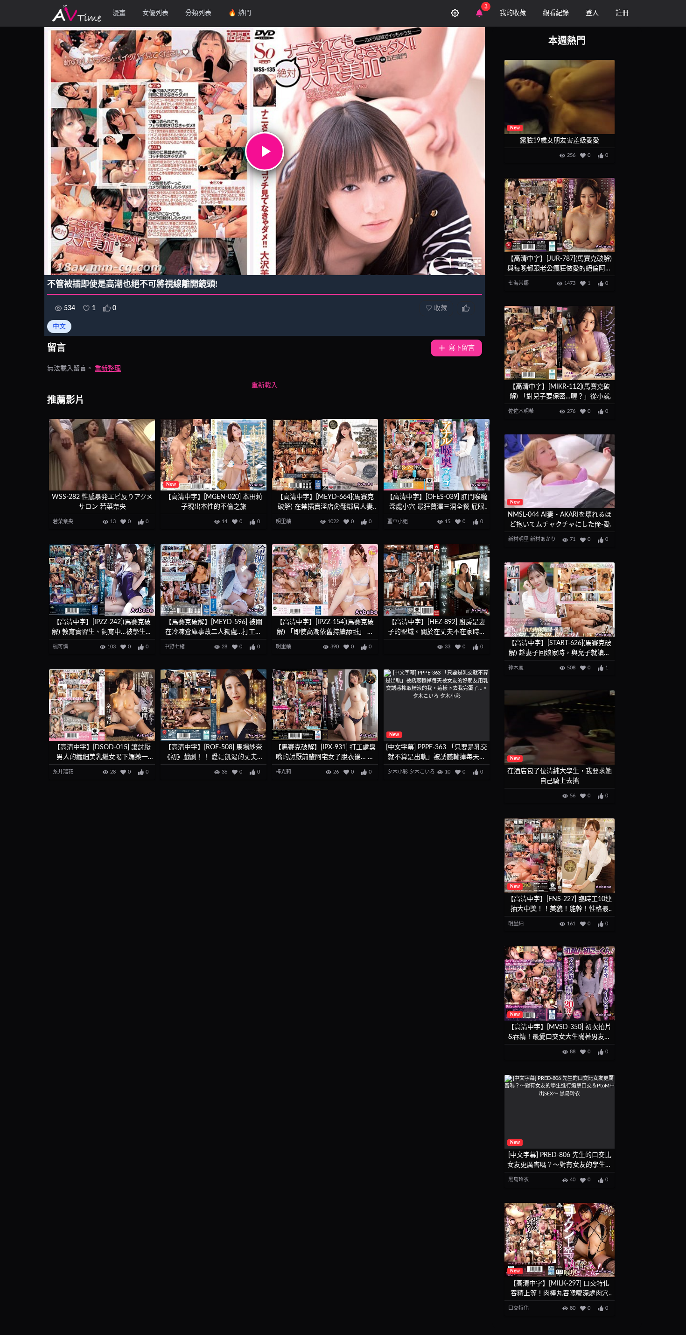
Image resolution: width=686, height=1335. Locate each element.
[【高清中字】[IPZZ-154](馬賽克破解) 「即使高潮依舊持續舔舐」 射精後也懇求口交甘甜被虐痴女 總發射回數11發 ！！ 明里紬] (325, 580)
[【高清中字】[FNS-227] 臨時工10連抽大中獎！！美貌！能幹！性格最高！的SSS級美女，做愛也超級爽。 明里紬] (559, 855)
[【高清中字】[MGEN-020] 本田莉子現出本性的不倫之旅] (213, 454)
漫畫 (119, 13)
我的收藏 (513, 13)
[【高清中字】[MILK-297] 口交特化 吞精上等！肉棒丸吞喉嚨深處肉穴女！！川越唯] (559, 1240)
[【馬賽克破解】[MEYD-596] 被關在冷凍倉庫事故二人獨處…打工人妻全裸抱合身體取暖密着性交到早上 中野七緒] (213, 580)
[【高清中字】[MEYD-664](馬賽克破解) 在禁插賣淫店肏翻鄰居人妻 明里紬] (325, 454)
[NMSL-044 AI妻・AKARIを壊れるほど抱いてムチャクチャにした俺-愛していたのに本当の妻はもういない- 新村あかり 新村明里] (559, 471)
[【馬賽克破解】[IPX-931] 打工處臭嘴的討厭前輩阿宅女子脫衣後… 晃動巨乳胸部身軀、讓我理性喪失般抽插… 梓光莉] (325, 705)
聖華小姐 (397, 521)
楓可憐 (60, 646)
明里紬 (283, 521)
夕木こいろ (422, 771)
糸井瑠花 (63, 771)
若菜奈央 (63, 521)
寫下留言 (461, 348)
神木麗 (516, 667)
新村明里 (518, 539)
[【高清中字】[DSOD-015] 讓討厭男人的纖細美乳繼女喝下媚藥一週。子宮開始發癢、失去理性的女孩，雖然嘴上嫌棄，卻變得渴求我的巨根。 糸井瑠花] (102, 705)
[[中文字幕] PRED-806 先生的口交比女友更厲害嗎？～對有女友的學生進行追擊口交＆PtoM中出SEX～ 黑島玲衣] (559, 1112)
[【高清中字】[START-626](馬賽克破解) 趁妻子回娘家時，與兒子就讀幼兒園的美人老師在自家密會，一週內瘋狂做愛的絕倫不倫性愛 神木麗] (559, 599)
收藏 (436, 308)
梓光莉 (283, 771)
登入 (592, 13)
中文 (59, 326)
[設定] (455, 13)
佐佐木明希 (521, 411)
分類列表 (198, 13)
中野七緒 (174, 646)
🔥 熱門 (239, 13)
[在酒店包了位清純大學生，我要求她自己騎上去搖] (559, 727)
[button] (264, 151)
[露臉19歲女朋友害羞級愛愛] (559, 97)
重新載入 (265, 385)
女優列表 (155, 13)
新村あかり (543, 539)
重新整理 (108, 368)
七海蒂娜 (518, 283)
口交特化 (518, 1308)
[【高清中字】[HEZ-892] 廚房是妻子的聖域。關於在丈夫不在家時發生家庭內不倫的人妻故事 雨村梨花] (437, 580)
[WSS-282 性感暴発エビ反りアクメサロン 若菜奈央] (102, 454)
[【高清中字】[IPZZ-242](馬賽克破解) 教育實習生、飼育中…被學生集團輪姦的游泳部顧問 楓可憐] (102, 580)
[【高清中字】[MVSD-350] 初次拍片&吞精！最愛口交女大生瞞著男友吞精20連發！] (559, 983)
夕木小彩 (397, 771)
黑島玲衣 (518, 1179)
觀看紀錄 (556, 13)
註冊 (622, 13)
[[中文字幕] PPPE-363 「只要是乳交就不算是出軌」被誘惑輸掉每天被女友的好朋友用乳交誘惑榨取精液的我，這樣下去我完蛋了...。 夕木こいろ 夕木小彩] (437, 705)
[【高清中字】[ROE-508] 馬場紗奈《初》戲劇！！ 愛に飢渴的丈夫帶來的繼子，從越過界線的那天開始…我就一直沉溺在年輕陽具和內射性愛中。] (213, 705)
